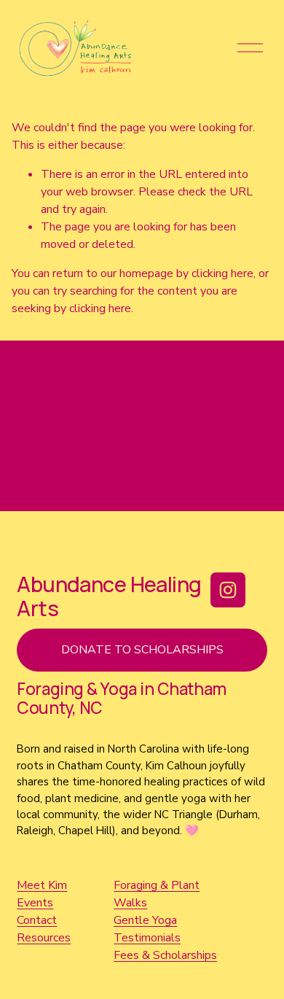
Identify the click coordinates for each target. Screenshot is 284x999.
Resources (44, 938)
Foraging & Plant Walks (157, 894)
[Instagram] (227, 589)
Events (35, 903)
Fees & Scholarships (165, 955)
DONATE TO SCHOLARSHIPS (142, 650)
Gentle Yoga (145, 920)
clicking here (222, 273)
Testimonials (147, 938)
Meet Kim (42, 885)
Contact (37, 920)
